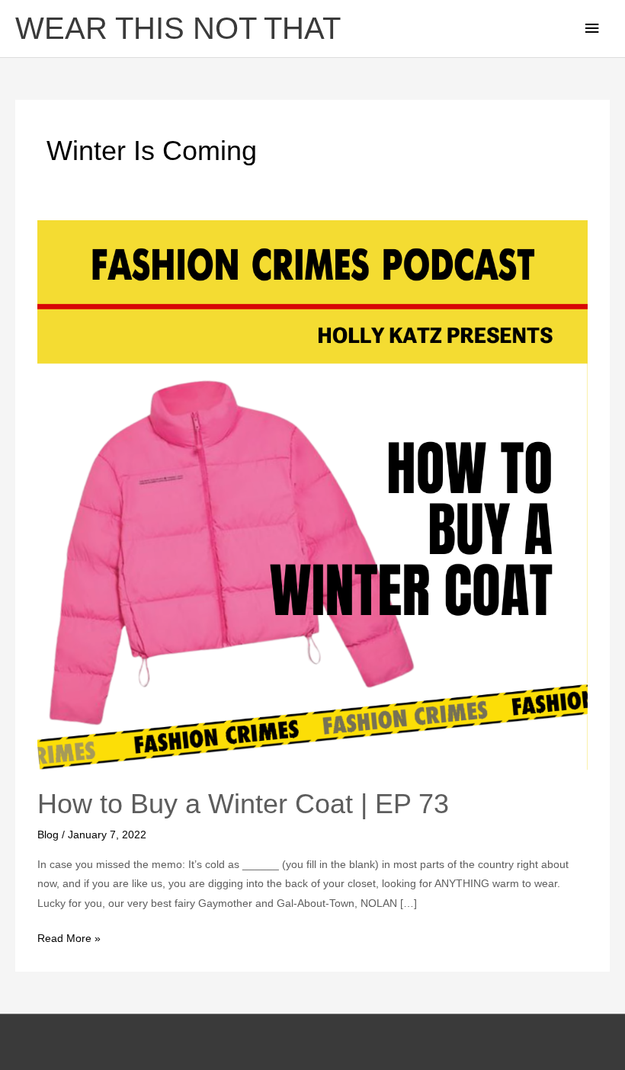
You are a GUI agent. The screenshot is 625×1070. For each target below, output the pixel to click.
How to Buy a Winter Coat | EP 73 (243, 803)
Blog (48, 835)
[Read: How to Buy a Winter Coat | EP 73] (312, 494)
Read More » (69, 936)
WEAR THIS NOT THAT (178, 28)
